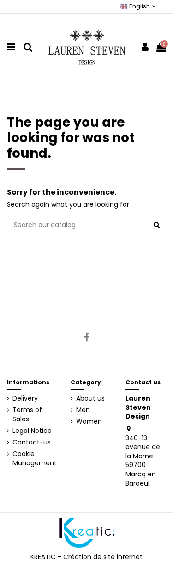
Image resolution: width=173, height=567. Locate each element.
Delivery (25, 398)
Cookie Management (34, 459)
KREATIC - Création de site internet (86, 556)
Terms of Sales (27, 415)
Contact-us (31, 442)
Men (83, 410)
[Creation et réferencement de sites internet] (86, 532)
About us (90, 398)
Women (89, 421)
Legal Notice (32, 430)
